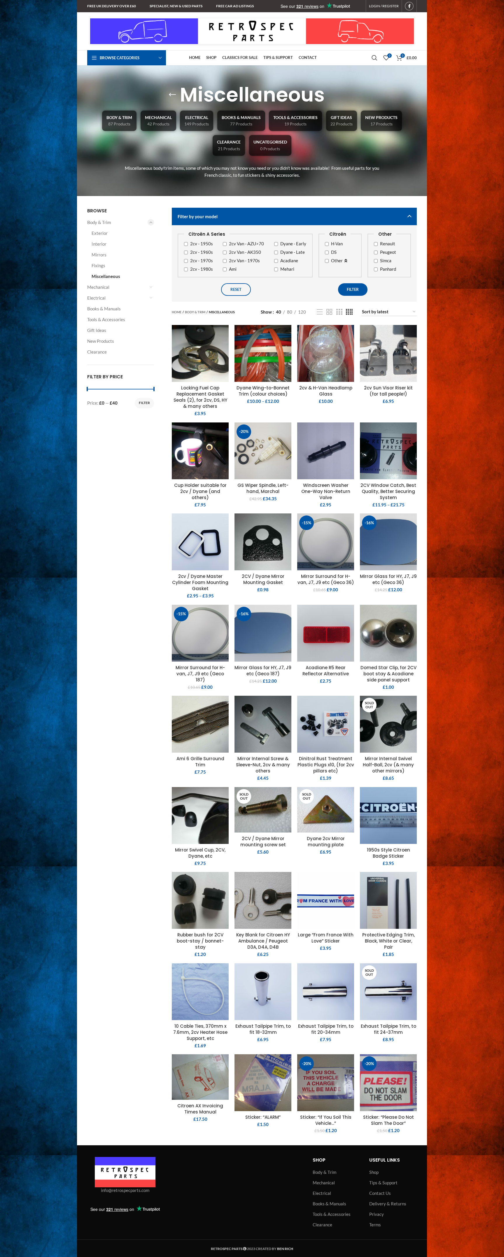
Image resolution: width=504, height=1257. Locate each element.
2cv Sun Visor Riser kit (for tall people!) (388, 391)
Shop (374, 1172)
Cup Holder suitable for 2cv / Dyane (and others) (200, 491)
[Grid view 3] (339, 312)
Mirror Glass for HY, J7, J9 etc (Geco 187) (263, 671)
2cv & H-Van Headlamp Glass (325, 391)
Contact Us (380, 1193)
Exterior (100, 233)
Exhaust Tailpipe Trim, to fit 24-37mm (388, 1029)
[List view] (320, 312)
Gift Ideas (96, 330)
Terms (375, 1224)
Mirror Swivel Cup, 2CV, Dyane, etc (200, 853)
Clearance (97, 351)
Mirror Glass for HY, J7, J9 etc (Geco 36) (388, 579)
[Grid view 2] (329, 312)
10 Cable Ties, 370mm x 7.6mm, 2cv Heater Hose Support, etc (200, 1032)
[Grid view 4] (349, 312)
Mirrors (99, 254)
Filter (144, 403)
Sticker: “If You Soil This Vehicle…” (325, 1120)
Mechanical (98, 287)
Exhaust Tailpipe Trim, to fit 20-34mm (326, 1029)
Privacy (376, 1214)
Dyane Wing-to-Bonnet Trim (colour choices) (263, 391)
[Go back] (172, 95)
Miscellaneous (106, 276)
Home (176, 312)
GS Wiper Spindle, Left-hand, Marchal (262, 488)
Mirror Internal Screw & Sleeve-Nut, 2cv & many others (263, 765)
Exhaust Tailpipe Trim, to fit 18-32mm (263, 1029)
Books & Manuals (104, 308)
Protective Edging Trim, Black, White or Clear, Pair (388, 941)
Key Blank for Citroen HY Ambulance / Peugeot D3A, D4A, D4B (263, 941)
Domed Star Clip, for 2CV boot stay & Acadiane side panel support (388, 674)
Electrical (96, 297)
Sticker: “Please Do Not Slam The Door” (388, 1120)
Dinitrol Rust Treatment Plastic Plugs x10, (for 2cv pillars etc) (326, 765)
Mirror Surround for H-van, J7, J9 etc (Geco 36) (326, 579)
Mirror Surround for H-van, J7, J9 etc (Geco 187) (200, 674)
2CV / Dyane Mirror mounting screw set (263, 841)
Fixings (98, 265)
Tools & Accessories (106, 319)
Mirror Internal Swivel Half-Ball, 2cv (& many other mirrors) (388, 765)
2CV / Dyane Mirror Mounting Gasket (263, 579)
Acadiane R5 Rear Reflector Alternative (325, 671)
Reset (236, 289)
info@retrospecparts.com (125, 1190)
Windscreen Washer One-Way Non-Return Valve (325, 491)
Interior (99, 243)
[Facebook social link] (409, 6)
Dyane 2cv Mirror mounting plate (326, 841)
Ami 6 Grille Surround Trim (200, 762)
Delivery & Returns (387, 1203)
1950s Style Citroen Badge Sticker (388, 853)
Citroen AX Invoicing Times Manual (200, 1109)
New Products (100, 341)
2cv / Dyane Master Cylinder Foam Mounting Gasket (200, 582)
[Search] (374, 58)
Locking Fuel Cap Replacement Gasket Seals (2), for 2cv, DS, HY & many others (200, 397)
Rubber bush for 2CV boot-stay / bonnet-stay (200, 941)
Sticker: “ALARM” (263, 1117)
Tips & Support (383, 1182)
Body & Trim (99, 222)
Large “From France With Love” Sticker (326, 938)
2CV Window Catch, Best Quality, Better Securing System (388, 491)
